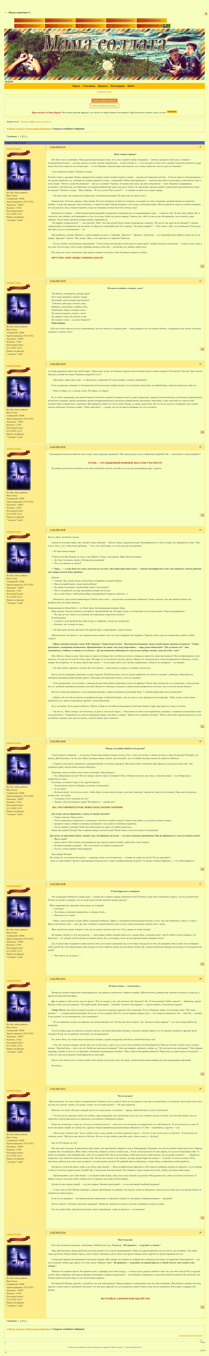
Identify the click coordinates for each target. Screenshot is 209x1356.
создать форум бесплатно (190, 1335)
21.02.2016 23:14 (58, 1232)
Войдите (25, 121)
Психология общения (38, 128)
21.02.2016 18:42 (58, 741)
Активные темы (104, 91)
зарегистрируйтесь (42, 121)
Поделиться (49, 148)
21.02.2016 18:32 (58, 281)
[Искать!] (205, 14)
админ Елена (14, 148)
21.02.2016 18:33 (58, 364)
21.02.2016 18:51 (58, 978)
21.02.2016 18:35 (58, 447)
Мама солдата (16, 128)
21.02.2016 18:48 (58, 884)
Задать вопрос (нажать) (104, 100)
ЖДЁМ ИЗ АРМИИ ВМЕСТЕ (150, 26)
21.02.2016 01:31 (58, 147)
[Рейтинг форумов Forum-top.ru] (172, 112)
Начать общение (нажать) (104, 106)
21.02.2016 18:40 (58, 530)
